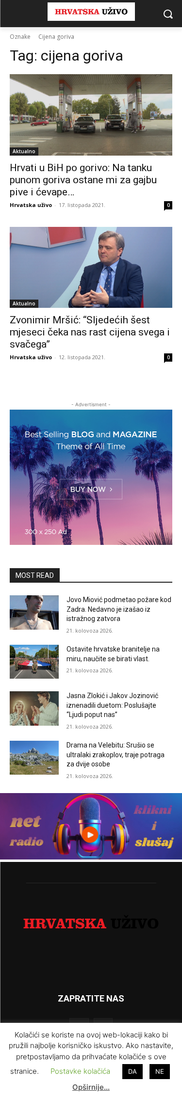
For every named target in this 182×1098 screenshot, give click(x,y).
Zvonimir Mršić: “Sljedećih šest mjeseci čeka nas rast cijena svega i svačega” (90, 332)
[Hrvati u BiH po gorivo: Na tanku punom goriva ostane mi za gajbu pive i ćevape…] (91, 115)
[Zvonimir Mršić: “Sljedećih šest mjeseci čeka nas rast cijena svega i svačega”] (91, 267)
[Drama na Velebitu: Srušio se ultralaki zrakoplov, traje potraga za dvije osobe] (34, 758)
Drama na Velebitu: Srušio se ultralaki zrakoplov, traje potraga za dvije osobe (115, 754)
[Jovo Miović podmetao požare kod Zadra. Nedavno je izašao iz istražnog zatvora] (34, 612)
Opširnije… (91, 1087)
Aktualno (24, 151)
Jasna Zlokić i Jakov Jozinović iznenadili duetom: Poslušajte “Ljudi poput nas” (112, 705)
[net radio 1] (91, 857)
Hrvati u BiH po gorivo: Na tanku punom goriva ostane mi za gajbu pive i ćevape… (83, 180)
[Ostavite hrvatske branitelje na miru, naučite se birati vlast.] (34, 662)
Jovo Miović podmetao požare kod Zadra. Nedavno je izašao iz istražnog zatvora (118, 609)
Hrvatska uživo (31, 204)
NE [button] (159, 1071)
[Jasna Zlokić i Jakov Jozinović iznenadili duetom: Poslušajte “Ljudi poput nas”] (34, 708)
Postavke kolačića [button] (80, 1071)
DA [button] (132, 1071)
